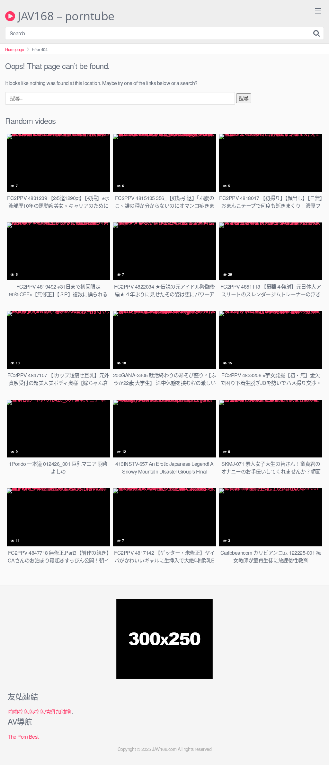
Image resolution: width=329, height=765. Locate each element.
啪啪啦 (15, 711)
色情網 (47, 711)
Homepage (14, 49)
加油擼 (63, 711)
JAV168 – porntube (64, 16)
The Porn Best (23, 736)
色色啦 (31, 711)
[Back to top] (311, 744)
